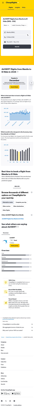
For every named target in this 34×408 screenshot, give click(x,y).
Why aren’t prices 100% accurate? (13, 330)
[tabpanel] (17, 130)
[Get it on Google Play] (5, 393)
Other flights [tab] (6, 210)
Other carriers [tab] (6, 206)
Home (2, 337)
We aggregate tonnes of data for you (13, 327)
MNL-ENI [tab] (17, 186)
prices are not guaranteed (8, 319)
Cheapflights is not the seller (11, 324)
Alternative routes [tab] (8, 202)
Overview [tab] (6, 233)
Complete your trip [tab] (21, 202)
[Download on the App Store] (16, 393)
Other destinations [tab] (18, 206)
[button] (3, 3)
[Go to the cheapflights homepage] (12, 3)
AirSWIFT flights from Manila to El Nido (13, 218)
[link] (14, 87)
